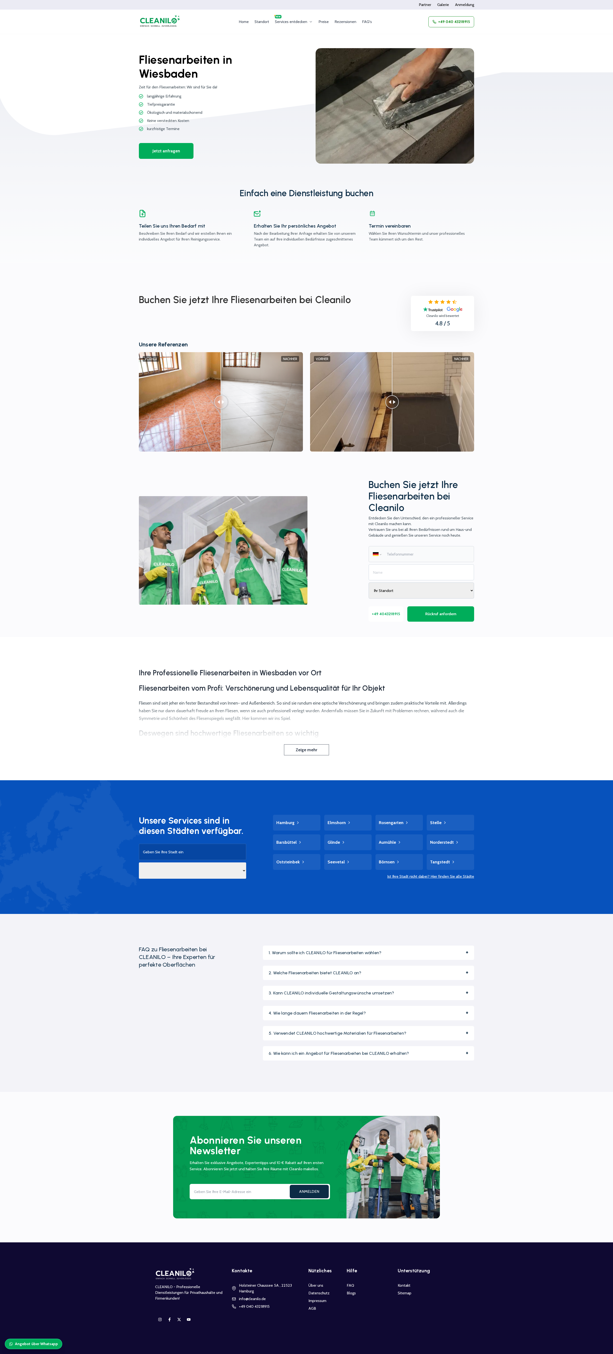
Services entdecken (291, 21)
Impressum (317, 1300)
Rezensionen (345, 21)
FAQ (350, 1285)
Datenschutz (318, 1293)
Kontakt (404, 1285)
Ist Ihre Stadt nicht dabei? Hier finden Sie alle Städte (430, 876)
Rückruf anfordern (440, 614)
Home (244, 21)
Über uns (315, 1285)
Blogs (351, 1293)
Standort (262, 21)
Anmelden (309, 1191)
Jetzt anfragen (166, 151)
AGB (312, 1308)
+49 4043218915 (386, 614)
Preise (323, 21)
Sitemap (404, 1293)
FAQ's (367, 21)
